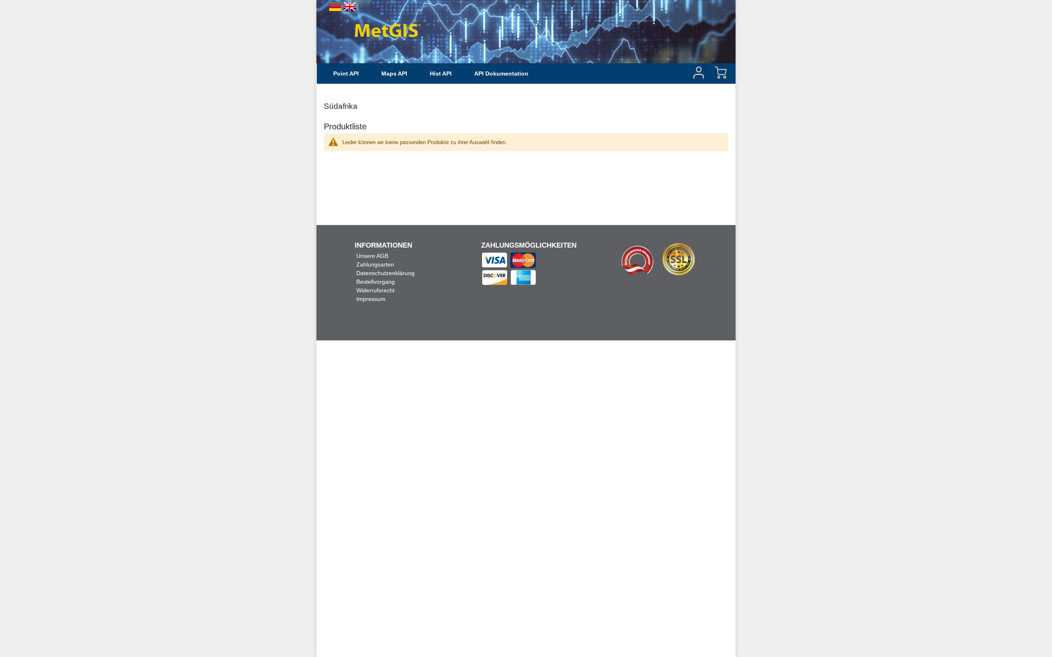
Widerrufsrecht (375, 290)
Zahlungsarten (375, 264)
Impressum (370, 299)
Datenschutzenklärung (385, 273)
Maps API (394, 73)
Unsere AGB (372, 256)
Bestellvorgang (375, 281)
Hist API (441, 73)
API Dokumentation (501, 73)
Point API (346, 73)
